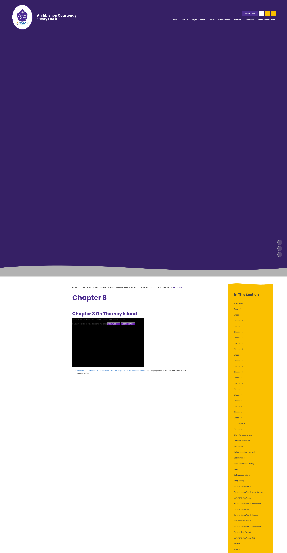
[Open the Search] (267, 13)
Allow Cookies (114, 324)
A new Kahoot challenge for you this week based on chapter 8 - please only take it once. (111, 370)
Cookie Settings (128, 324)
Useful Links (250, 14)
